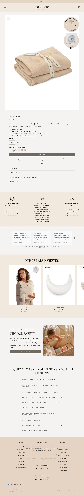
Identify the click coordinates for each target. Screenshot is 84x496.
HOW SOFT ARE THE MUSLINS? (31, 425)
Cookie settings (63, 470)
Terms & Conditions (14, 490)
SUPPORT (63, 442)
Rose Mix (24, 150)
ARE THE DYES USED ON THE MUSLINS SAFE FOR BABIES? (38, 397)
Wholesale (21, 464)
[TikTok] (45, 479)
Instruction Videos (63, 461)
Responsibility (21, 449)
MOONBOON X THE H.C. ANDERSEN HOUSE (23, 177)
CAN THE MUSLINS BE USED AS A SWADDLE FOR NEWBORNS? (40, 392)
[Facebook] (36, 479)
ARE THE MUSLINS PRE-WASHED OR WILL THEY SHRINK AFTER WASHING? (40, 386)
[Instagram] (38, 479)
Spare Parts (63, 452)
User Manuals (63, 458)
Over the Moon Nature (16, 150)
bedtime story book (28, 136)
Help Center (63, 464)
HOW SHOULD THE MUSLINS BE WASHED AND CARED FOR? (39, 380)
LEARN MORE (21, 442)
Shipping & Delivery (63, 455)
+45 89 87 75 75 (43, 469)
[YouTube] (41, 479)
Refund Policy (12, 492)
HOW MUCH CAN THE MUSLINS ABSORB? (34, 431)
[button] (25, 351)
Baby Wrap (25, 307)
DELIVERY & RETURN (15, 181)
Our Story (21, 446)
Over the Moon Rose (13, 150)
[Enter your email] (56, 455)
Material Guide (21, 452)
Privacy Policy (24, 490)
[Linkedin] (48, 479)
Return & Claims (63, 449)
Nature (19, 150)
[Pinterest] (43, 479)
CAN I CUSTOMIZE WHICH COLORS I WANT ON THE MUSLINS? (40, 403)
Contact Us (63, 446)
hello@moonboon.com (43, 475)
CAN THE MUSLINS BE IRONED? (31, 420)
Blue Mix (22, 150)
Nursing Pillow (59, 307)
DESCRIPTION (13, 168)
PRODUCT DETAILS (14, 173)
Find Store (21, 461)
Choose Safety (21, 455)
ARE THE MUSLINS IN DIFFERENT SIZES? (33, 408)
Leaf (10, 150)
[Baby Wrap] (25, 285)
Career (21, 458)
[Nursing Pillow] (59, 285)
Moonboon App (21, 467)
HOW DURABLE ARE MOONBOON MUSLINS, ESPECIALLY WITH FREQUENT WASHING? (40, 414)
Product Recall (63, 467)
